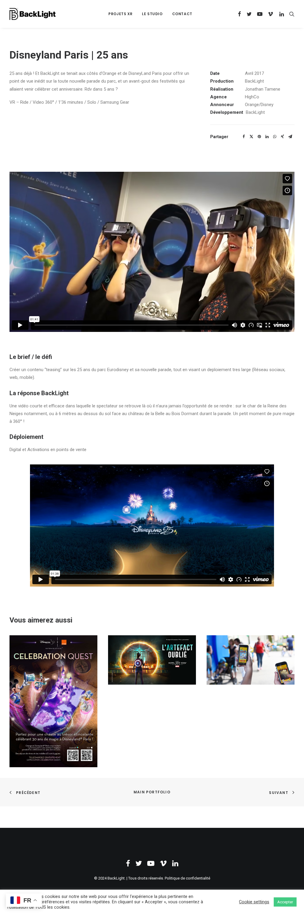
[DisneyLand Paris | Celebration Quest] (53, 701)
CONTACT (182, 13)
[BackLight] (33, 14)
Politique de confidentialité (187, 878)
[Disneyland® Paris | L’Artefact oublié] (152, 660)
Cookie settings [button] (254, 901)
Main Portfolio (152, 792)
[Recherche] (290, 14)
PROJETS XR (120, 13)
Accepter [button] (285, 902)
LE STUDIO (152, 13)
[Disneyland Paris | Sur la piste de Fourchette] (250, 660)
